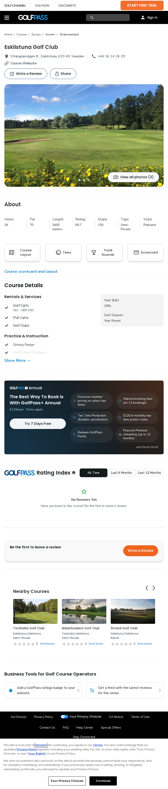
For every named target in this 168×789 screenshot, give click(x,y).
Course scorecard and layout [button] (31, 271)
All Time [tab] (94, 473)
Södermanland (69, 34)
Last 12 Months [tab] (149, 473)
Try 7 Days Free (37, 423)
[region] (84, 764)
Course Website (23, 63)
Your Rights (37, 753)
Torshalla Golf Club (29, 628)
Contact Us (47, 728)
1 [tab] (79, 180)
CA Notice (116, 717)
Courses (22, 34)
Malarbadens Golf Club (81, 628)
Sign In (152, 17)
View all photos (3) (137, 177)
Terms (98, 745)
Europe (36, 34)
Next (153, 588)
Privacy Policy (43, 717)
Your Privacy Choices (85, 717)
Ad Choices (18, 717)
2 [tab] (84, 180)
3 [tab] (88, 180)
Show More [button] (15, 360)
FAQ (66, 728)
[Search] (92, 17)
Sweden (50, 34)
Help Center (84, 728)
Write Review (47, 643)
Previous (147, 588)
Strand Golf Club (124, 628)
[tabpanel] (84, 135)
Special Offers (111, 728)
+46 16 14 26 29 (111, 56)
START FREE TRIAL (142, 5)
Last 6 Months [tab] (121, 473)
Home (8, 34)
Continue (103, 781)
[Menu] (7, 17)
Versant (41, 745)
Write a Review (141, 550)
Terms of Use (140, 717)
